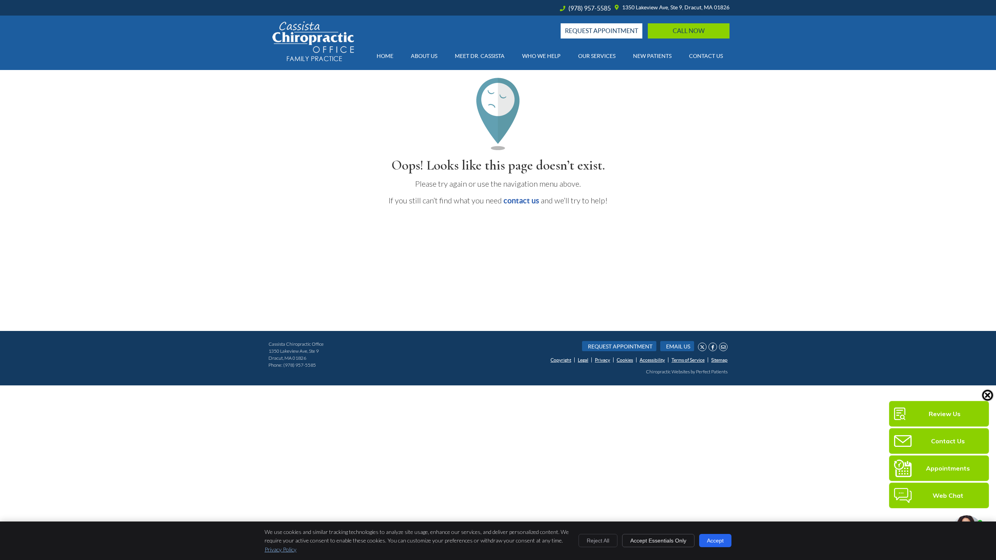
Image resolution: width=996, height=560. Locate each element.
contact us (521, 200)
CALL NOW (689, 30)
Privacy (602, 359)
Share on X (702, 347)
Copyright (561, 359)
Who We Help (541, 56)
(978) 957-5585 (589, 8)
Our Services (596, 56)
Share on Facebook (712, 347)
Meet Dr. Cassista (480, 56)
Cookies (625, 359)
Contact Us (706, 56)
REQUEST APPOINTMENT (601, 30)
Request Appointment (620, 346)
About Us (424, 56)
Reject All (598, 540)
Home (385, 56)
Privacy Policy (280, 549)
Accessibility (652, 359)
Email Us (678, 346)
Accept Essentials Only (658, 540)
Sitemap (719, 359)
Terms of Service (688, 359)
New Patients (652, 56)
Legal (583, 359)
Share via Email (723, 347)
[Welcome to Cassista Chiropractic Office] (313, 58)
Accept (715, 540)
